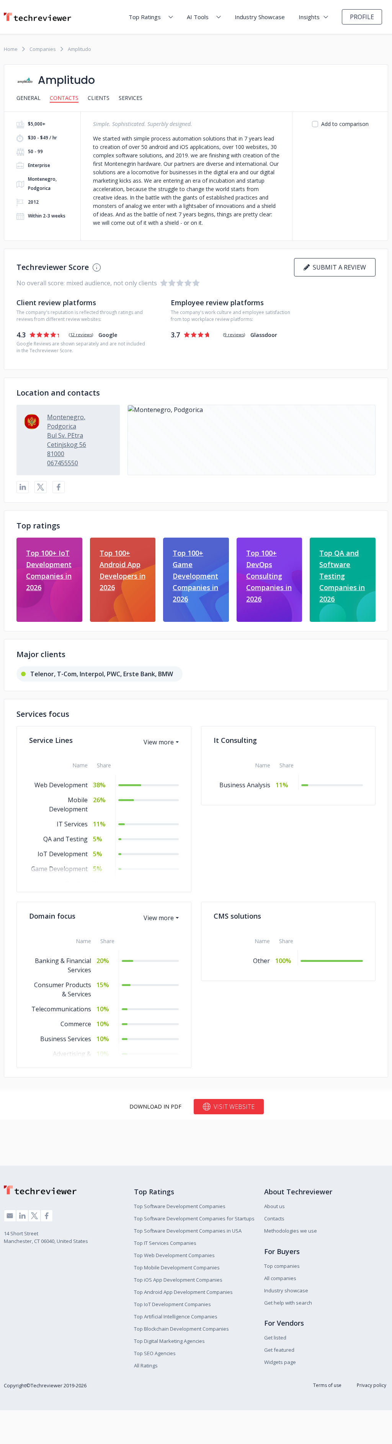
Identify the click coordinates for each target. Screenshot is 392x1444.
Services (130, 97)
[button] (251, 440)
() (81, 334)
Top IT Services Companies (165, 1243)
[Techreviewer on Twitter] (34, 1216)
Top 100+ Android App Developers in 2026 (122, 570)
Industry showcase (286, 1290)
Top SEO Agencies (155, 1353)
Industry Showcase (260, 17)
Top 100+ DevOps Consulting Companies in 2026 (269, 575)
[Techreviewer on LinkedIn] (22, 1216)
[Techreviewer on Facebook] (47, 1216)
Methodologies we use (290, 1230)
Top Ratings (145, 17)
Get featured (279, 1349)
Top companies (282, 1265)
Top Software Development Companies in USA (188, 1230)
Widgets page (280, 1362)
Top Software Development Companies (179, 1206)
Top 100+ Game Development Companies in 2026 (195, 575)
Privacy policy (371, 1385)
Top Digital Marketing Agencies (169, 1341)
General (28, 97)
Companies (42, 49)
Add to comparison (345, 124)
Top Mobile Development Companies (177, 1267)
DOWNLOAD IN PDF (155, 1106)
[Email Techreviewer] (10, 1216)
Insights (309, 17)
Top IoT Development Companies (172, 1304)
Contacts (64, 97)
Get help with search (288, 1302)
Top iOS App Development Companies (178, 1279)
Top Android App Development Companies (183, 1292)
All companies (280, 1278)
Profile (362, 17)
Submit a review (338, 267)
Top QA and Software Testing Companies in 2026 (342, 575)
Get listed (275, 1337)
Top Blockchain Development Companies (181, 1328)
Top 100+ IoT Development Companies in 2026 (49, 570)
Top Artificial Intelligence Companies (175, 1316)
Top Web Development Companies (174, 1255)
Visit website (234, 1106)
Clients (98, 97)
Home (11, 49)
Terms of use (327, 1385)
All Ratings (146, 1365)
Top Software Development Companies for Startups (194, 1218)
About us (274, 1206)
